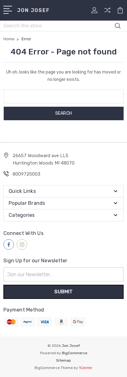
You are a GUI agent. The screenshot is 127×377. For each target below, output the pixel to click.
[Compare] (107, 12)
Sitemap (63, 360)
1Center (85, 368)
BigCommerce (74, 353)
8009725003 (26, 174)
